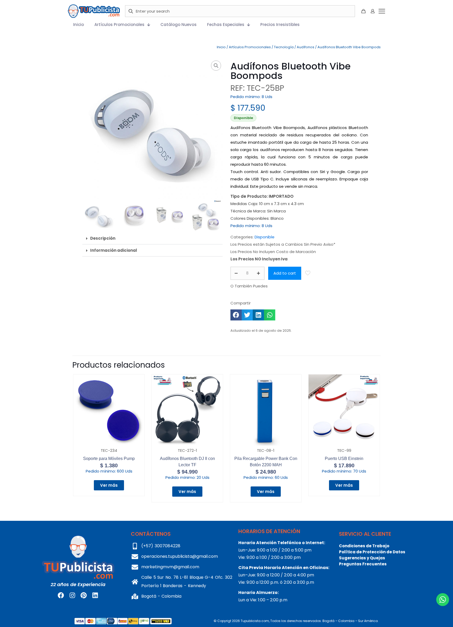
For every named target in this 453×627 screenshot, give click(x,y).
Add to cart (284, 273)
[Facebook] (61, 595)
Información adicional (113, 250)
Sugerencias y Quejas (362, 558)
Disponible (264, 237)
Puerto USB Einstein (344, 458)
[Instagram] (72, 595)
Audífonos (305, 47)
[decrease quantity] (236, 273)
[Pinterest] (84, 595)
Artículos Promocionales (250, 47)
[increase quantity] (258, 273)
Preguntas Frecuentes (363, 564)
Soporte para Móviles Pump (109, 458)
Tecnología (284, 47)
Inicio (221, 47)
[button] (152, 238)
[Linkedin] (95, 595)
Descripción (102, 238)
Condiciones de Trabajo (364, 546)
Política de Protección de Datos (372, 552)
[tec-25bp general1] (152, 129)
